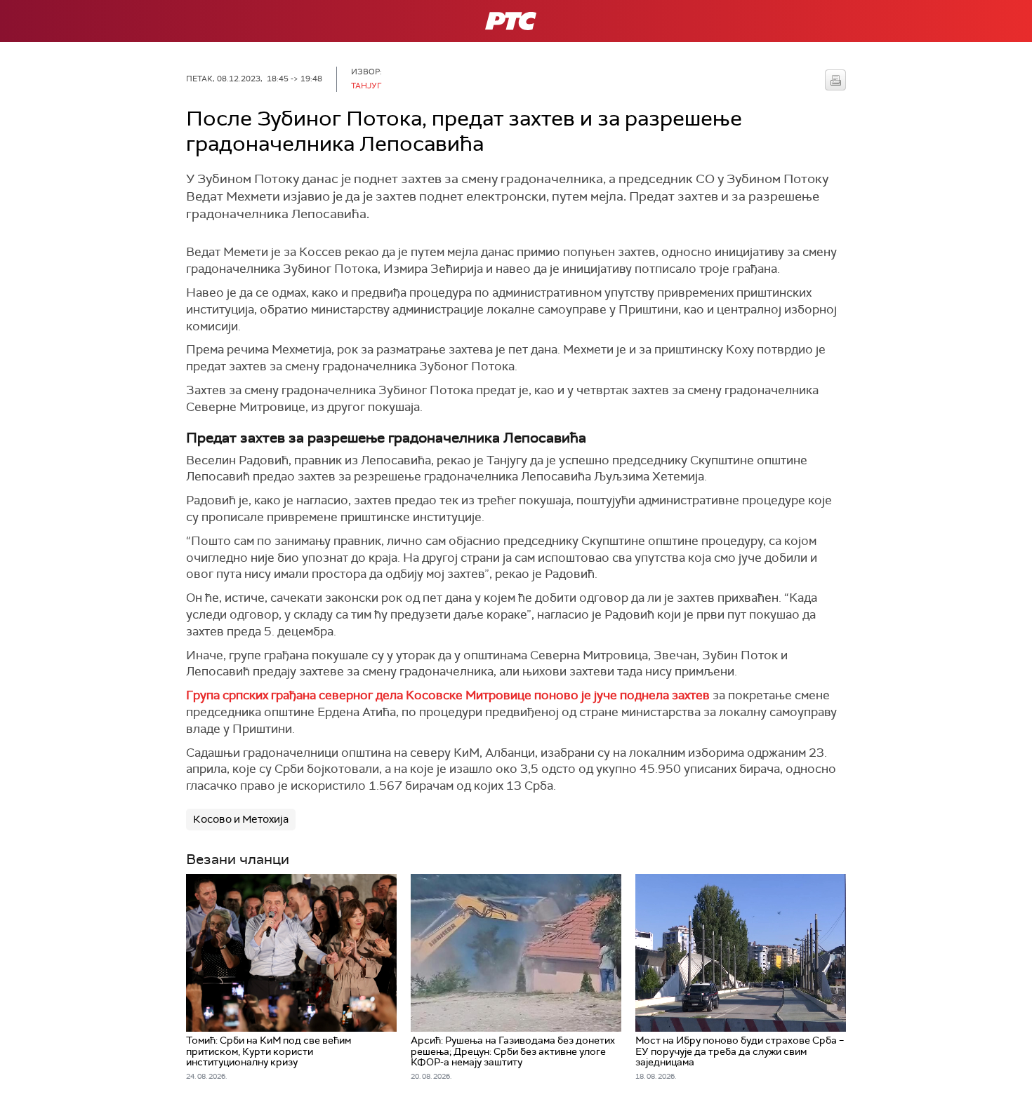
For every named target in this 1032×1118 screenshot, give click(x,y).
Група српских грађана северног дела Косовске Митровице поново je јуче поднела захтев (448, 695)
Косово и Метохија (241, 819)
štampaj (835, 79)
